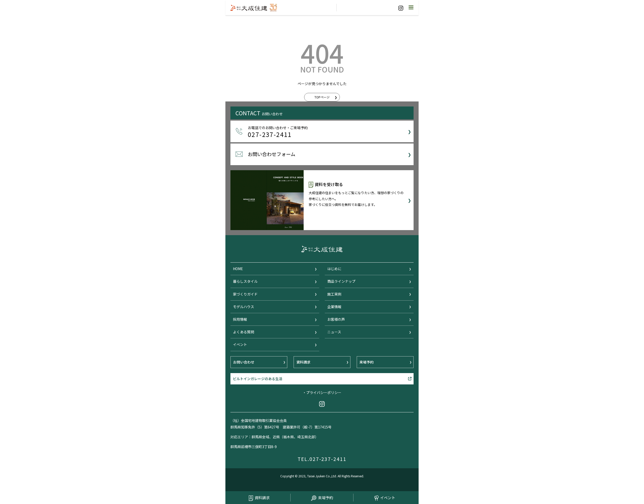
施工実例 (334, 294)
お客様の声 (336, 319)
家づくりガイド (245, 294)
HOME (238, 268)
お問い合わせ (243, 362)
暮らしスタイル (245, 281)
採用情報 (240, 319)
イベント (387, 497)
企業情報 (334, 306)
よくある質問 (243, 331)
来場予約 (325, 497)
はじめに (334, 268)
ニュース (334, 331)
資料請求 (262, 497)
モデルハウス (243, 306)
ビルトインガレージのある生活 (257, 378)
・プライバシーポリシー (322, 392)
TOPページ (322, 97)
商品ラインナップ (341, 281)
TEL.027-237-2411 (322, 458)
